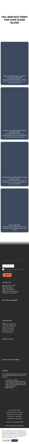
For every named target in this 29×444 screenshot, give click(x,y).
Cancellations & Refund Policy (14, 418)
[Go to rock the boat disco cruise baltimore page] (14, 57)
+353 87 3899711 (10, 289)
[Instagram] (10, 363)
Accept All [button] (14, 440)
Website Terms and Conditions (14, 414)
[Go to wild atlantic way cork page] (14, 392)
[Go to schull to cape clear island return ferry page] (14, 107)
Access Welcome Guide (14, 410)
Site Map (21, 412)
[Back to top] (27, 397)
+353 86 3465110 (14, 291)
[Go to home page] (14, 305)
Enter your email (7, 263)
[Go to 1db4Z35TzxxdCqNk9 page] (11, 347)
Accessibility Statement (11, 412)
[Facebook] (3, 363)
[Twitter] (7, 363)
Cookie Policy (18, 416)
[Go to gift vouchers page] (14, 205)
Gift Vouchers (14, 225)
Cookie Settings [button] (6, 440)
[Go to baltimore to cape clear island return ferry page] (14, 158)
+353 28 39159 (9, 288)
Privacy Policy (10, 416)
